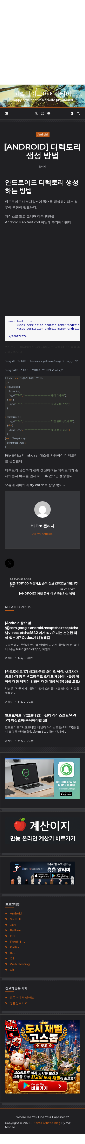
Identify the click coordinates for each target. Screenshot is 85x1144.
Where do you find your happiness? (42, 1117)
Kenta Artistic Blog (46, 1122)
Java (13, 925)
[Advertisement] (42, 42)
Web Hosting (20, 964)
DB (12, 936)
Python (15, 930)
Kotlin (14, 947)
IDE (12, 953)
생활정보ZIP (18, 1003)
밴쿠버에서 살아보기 (23, 997)
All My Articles (42, 533)
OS (12, 958)
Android (43, 134)
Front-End (17, 941)
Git (12, 970)
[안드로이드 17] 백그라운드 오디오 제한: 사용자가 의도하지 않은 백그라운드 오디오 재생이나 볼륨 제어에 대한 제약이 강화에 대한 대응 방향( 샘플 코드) (42, 676)
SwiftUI (15, 919)
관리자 (42, 166)
